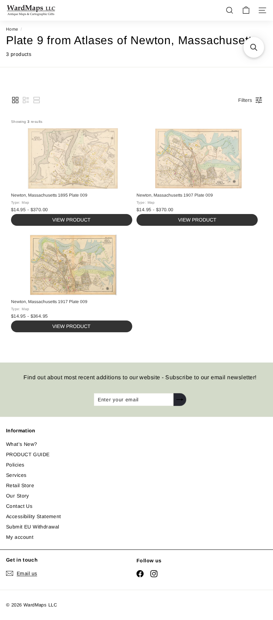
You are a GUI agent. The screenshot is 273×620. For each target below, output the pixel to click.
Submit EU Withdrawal (32, 527)
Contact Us (19, 506)
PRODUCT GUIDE (27, 454)
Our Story (17, 496)
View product (71, 220)
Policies (15, 465)
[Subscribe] (179, 399)
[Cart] (246, 10)
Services (16, 475)
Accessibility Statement (33, 516)
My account (19, 537)
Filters (245, 100)
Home (12, 29)
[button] (15, 100)
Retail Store (20, 485)
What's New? (21, 444)
